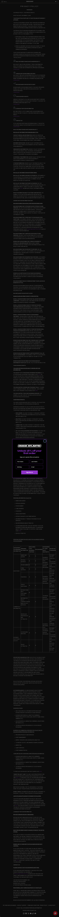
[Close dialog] (44, 441)
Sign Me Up (29, 472)
